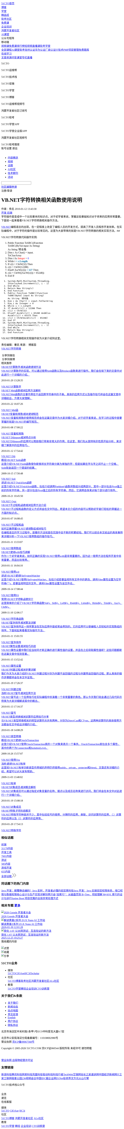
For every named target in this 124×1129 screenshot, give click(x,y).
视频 (10, 161)
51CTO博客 (14, 981)
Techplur (34, 973)
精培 (23, 988)
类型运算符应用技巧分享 (25, 716)
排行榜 (21, 46)
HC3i (27, 973)
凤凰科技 (37, 1074)
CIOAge (20, 973)
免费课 (5, 22)
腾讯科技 (17, 1074)
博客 (3, 7)
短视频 (28, 46)
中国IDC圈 (42, 1078)
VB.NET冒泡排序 (11, 642)
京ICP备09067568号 (23, 1041)
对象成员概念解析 (18, 787)
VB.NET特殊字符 (11, 830)
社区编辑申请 (9, 186)
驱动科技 (48, 1074)
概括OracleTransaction (20, 740)
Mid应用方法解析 (21, 390)
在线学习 (6, 53)
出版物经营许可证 (22, 1060)
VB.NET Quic (8, 501)
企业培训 (6, 26)
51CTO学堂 (14, 988)
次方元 (75, 1078)
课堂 (19, 57)
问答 (14, 57)
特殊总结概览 (16, 810)
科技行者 (58, 1074)
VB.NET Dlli (8, 456)
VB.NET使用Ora (10, 760)
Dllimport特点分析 (18, 437)
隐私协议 (13, 1025)
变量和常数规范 (19, 414)
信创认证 (30, 49)
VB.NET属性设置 (11, 665)
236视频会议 (29, 1078)
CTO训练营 (42, 988)
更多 (17, 905)
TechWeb (68, 1074)
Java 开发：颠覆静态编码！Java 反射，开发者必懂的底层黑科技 (37, 890)
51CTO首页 (7, 3)
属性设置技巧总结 (18, 646)
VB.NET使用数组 (11, 548)
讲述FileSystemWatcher (20, 575)
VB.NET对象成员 (11, 807)
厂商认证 (50, 49)
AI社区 (12, 169)
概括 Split (13, 460)
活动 (10, 177)
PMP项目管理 (71, 49)
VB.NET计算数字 (11, 386)
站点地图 (13, 1010)
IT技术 (59, 49)
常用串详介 (17, 599)
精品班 (5, 15)
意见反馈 (13, 1014)
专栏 (24, 57)
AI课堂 (5, 34)
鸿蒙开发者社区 (10, 30)
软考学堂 (45, 46)
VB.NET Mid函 (9, 410)
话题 (10, 165)
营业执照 (6, 1060)
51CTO (12, 973)
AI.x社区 (54, 981)
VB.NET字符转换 (11, 348)
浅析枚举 (13, 763)
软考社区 (6, 19)
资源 (9, 57)
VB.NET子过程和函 (12, 524)
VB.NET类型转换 (11, 736)
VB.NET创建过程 (11, 689)
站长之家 (86, 1074)
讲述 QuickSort (16, 482)
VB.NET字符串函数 (12, 618)
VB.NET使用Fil (10, 595)
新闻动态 (13, 1006)
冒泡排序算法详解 (18, 622)
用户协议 (13, 1021)
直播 (29, 57)
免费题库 (84, 49)
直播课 (36, 46)
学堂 (3, 11)
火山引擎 (84, 1078)
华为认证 (40, 49)
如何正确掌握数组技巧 (23, 528)
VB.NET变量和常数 (12, 433)
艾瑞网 (77, 1074)
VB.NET (6, 227)
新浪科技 (6, 1074)
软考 (22, 49)
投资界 (67, 1078)
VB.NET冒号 (8, 713)
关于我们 (13, 1002)
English (12, 1017)
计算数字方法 (21, 367)
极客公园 (17, 1078)
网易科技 (27, 1074)
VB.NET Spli (8, 479)
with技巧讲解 (15, 552)
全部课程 (6, 49)
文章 (3, 57)
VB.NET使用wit (10, 571)
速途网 (95, 1074)
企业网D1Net (55, 1078)
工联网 (8, 1078)
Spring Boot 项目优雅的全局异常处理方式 (35, 898)
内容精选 (13, 157)
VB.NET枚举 (8, 783)
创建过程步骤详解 (18, 669)
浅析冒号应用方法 (18, 693)
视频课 (5, 46)
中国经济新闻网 (108, 1074)
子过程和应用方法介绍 (23, 505)
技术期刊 (13, 173)
